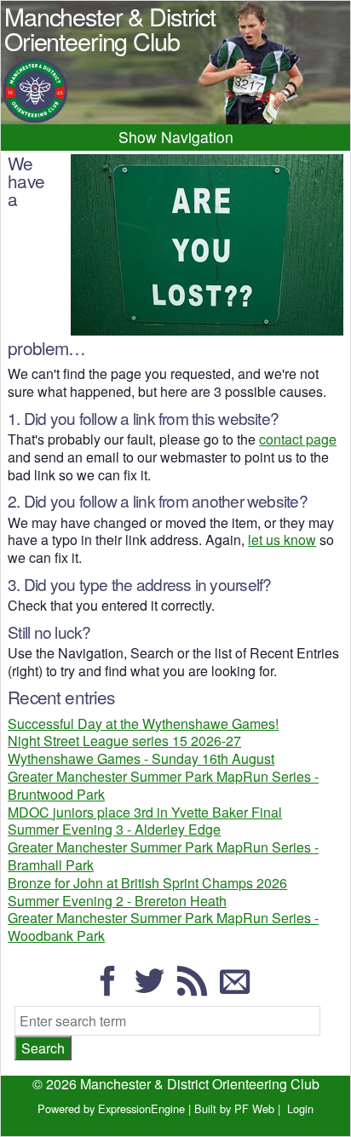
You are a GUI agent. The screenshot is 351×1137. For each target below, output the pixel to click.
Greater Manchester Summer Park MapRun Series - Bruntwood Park (163, 785)
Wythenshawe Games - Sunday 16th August (141, 758)
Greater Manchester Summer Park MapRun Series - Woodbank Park (163, 926)
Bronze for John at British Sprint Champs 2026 (147, 883)
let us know (282, 539)
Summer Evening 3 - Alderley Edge (114, 829)
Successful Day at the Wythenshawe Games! (143, 723)
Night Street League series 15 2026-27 (124, 740)
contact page (298, 439)
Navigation (197, 136)
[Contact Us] (239, 988)
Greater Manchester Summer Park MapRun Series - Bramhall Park (163, 856)
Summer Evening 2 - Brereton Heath (117, 900)
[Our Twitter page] (154, 988)
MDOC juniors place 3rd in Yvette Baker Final (145, 812)
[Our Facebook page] (112, 988)
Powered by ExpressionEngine (111, 1108)
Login (300, 1108)
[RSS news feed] (196, 988)
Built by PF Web (234, 1108)
